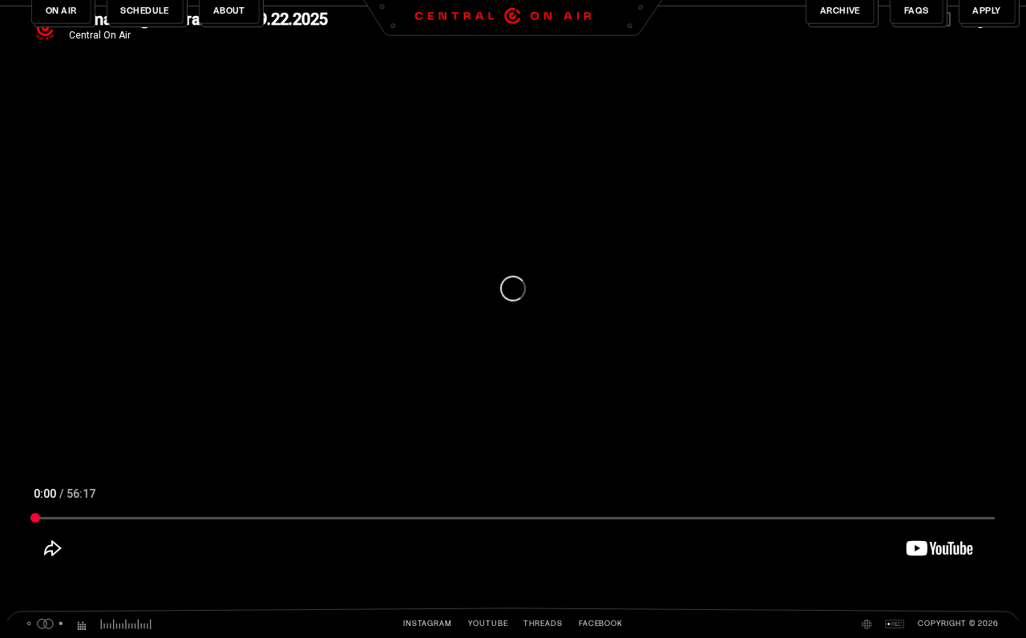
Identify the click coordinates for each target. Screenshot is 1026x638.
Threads (543, 624)
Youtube (488, 624)
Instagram (427, 624)
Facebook (601, 624)
